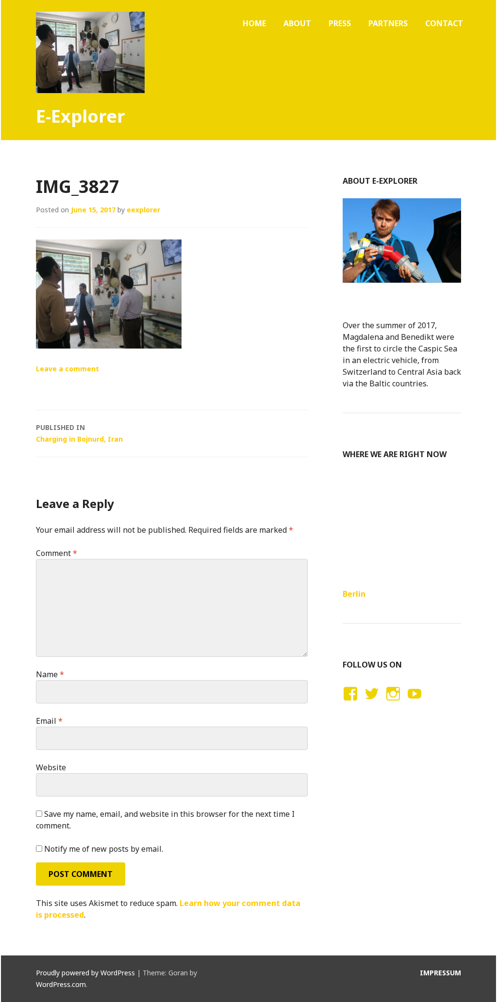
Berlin (354, 593)
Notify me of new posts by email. (103, 848)
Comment (56, 553)
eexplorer (143, 209)
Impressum (440, 972)
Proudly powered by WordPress (85, 972)
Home (254, 23)
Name (50, 674)
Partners (388, 23)
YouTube (413, 702)
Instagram (392, 702)
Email (49, 721)
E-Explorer (80, 116)
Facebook (349, 702)
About (297, 23)
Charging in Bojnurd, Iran (79, 433)
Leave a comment (67, 368)
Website (51, 767)
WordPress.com (61, 984)
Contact (444, 23)
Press (340, 23)
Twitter (371, 702)
